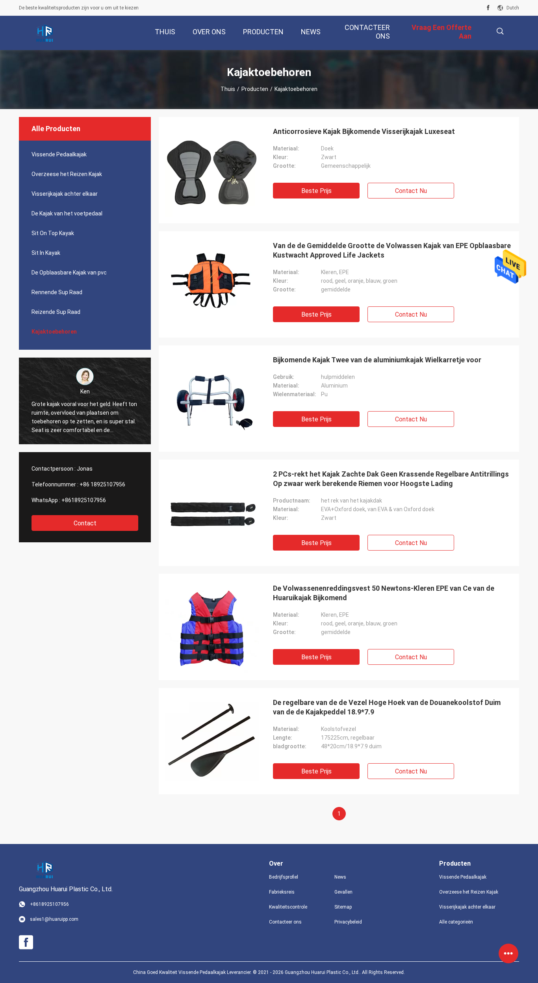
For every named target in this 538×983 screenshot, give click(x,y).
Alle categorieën (456, 922)
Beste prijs (316, 191)
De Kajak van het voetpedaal (67, 213)
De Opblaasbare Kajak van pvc (69, 272)
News (340, 877)
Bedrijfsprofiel (283, 877)
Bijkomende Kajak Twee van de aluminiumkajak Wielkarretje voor (377, 360)
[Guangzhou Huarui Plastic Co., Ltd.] (44, 33)
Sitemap (343, 907)
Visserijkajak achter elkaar (65, 194)
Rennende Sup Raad (57, 292)
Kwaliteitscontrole (288, 907)
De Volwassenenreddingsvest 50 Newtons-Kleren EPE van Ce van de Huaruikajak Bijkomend (383, 593)
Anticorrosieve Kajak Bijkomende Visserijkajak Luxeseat (364, 131)
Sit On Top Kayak (53, 233)
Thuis (228, 89)
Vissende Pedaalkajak (59, 154)
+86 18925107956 (102, 484)
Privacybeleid (348, 922)
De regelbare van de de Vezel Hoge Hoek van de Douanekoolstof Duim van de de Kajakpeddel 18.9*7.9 (387, 707)
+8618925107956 (83, 500)
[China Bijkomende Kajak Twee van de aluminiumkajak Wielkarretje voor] (212, 398)
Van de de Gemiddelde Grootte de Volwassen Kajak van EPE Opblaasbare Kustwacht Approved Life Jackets (392, 250)
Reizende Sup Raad (56, 312)
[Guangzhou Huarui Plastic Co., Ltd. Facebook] (488, 8)
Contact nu (411, 191)
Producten (254, 89)
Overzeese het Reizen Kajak (67, 174)
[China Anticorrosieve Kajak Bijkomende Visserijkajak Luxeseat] (212, 170)
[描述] (500, 31)
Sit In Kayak (46, 253)
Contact (85, 523)
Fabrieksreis (282, 892)
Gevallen (343, 892)
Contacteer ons (285, 922)
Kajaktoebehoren (54, 331)
